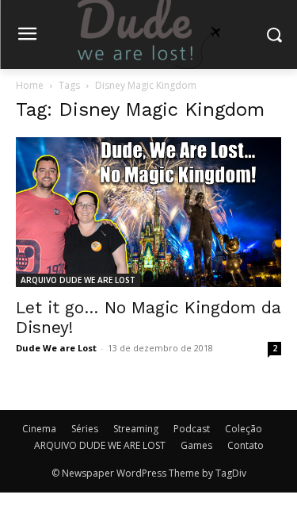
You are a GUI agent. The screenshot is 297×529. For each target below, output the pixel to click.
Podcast (191, 428)
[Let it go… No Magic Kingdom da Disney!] (148, 211)
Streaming (135, 428)
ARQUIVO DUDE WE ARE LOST (78, 280)
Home (30, 85)
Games (196, 445)
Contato (245, 445)
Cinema (39, 428)
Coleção (243, 428)
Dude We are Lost (56, 348)
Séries (84, 428)
